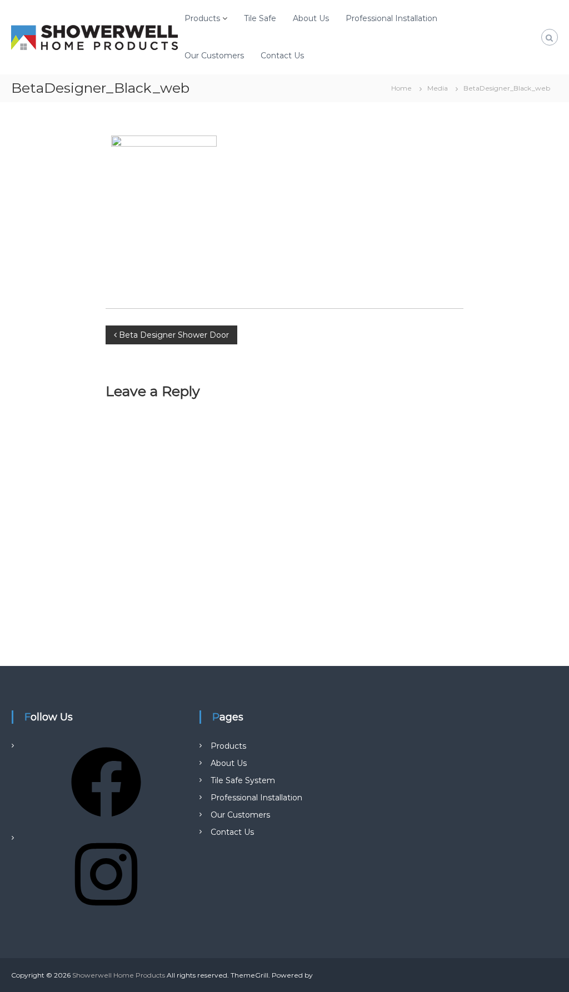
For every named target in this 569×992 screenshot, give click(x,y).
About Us (311, 18)
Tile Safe (260, 18)
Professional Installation (391, 18)
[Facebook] (106, 821)
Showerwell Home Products (118, 975)
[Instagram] (106, 913)
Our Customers (214, 56)
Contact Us (282, 56)
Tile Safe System (243, 780)
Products (202, 18)
